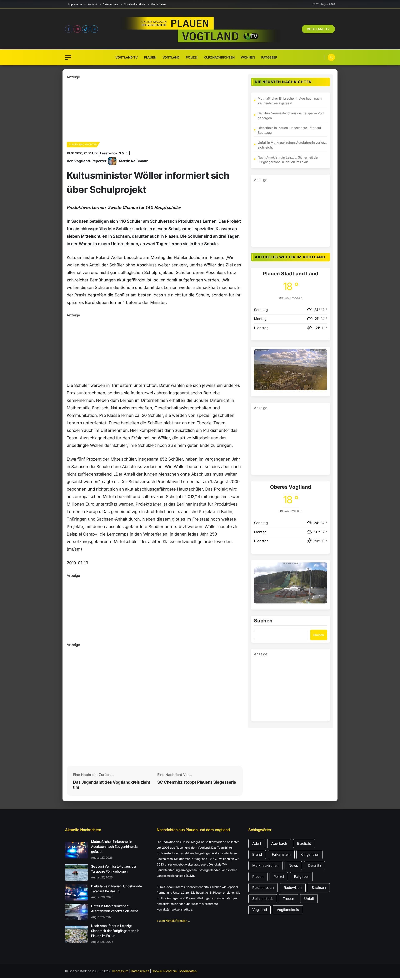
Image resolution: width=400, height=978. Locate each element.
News (293, 865)
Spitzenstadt (262, 899)
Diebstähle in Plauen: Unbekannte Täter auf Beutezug (289, 130)
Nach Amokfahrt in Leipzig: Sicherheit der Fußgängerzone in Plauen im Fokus (288, 159)
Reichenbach (263, 888)
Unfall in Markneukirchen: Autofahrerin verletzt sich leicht (292, 145)
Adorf (256, 843)
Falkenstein (281, 854)
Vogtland (171, 57)
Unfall (309, 899)
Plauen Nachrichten (83, 144)
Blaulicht (304, 843)
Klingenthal (309, 854)
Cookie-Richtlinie (134, 4)
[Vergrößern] (322, 354)
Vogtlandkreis (288, 910)
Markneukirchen (265, 865)
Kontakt (92, 4)
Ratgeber (269, 57)
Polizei (192, 57)
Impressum (75, 4)
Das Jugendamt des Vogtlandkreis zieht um (111, 785)
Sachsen (319, 888)
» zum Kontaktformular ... (173, 920)
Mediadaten (158, 4)
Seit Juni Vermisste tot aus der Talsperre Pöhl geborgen (291, 115)
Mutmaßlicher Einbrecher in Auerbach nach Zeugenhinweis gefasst (289, 100)
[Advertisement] (155, 109)
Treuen (288, 899)
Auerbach (279, 843)
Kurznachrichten (219, 57)
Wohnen (248, 57)
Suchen (263, 621)
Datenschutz (110, 4)
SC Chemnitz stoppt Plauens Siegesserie (196, 782)
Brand (257, 854)
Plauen (150, 57)
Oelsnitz (314, 865)
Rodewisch (293, 888)
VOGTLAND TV (318, 29)
